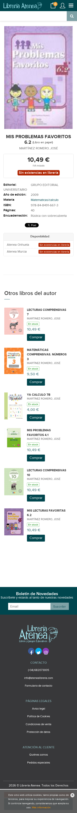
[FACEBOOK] (31, 651)
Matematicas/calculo (45, 200)
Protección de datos (38, 732)
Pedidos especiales (38, 762)
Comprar (36, 337)
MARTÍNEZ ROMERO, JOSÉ (38, 148)
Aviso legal (38, 708)
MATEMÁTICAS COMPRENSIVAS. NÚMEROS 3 (47, 354)
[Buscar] (72, 16)
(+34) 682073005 (38, 670)
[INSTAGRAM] (46, 651)
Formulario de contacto (38, 685)
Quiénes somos (38, 754)
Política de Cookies (38, 716)
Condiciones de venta (38, 724)
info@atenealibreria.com (38, 678)
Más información (41, 807)
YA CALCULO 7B (38, 395)
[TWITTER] (38, 651)
